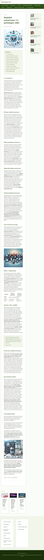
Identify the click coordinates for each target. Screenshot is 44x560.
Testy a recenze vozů (30, 7)
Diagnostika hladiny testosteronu (13, 59)
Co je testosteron (10, 54)
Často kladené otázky (11, 71)
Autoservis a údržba (5, 5)
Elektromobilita (12, 5)
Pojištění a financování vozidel (19, 7)
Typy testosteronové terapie (12, 62)
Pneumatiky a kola (9, 7)
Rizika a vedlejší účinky (11, 64)
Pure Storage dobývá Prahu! (35, 52)
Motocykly (19, 5)
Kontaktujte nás (14, 477)
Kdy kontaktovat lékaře (11, 69)
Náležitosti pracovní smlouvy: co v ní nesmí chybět (4, 502)
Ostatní (3, 7)
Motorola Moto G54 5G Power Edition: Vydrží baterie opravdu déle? (13, 504)
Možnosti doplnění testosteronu (12, 61)
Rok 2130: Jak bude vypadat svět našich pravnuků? (22, 502)
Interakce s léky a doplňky (11, 66)
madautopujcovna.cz (6, 2)
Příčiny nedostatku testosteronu (12, 57)
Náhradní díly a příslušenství (27, 5)
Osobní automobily (37, 5)
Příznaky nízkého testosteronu (12, 55)
